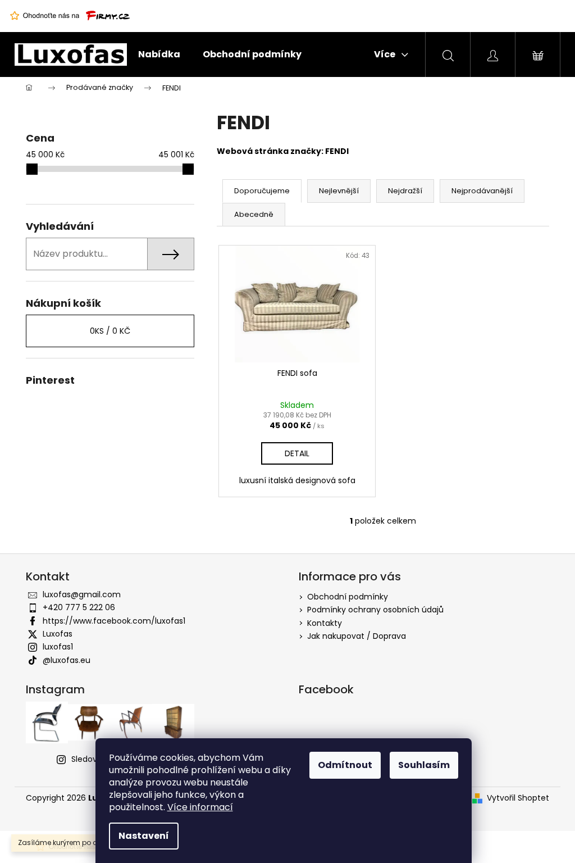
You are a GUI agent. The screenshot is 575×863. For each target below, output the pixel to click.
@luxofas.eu (66, 660)
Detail (297, 453)
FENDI (337, 151)
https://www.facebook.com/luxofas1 (114, 620)
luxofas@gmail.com (82, 594)
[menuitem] (159, 54)
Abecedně (253, 214)
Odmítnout (345, 764)
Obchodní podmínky (347, 596)
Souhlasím (424, 764)
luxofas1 (58, 646)
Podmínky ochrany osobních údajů (375, 609)
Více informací (200, 807)
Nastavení (143, 835)
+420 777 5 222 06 (79, 607)
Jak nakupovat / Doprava (356, 636)
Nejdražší (405, 190)
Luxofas (57, 633)
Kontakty (324, 623)
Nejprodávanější (482, 190)
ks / (110, 331)
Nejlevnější (339, 190)
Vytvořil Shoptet (518, 798)
